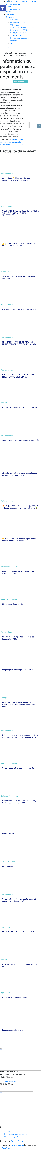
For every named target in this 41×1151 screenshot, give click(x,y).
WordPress (6, 1148)
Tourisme (14, 43)
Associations (15, 35)
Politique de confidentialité (15, 1134)
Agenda (9, 12)
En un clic (10, 17)
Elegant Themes (17, 1145)
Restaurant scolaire (18, 33)
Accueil (7, 48)
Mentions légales (11, 1136)
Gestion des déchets (18, 22)
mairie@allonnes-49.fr (9, 1081)
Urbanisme (14, 25)
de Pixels (17, 1141)
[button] (29, 125)
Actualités (10, 14)
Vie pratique (15, 20)
